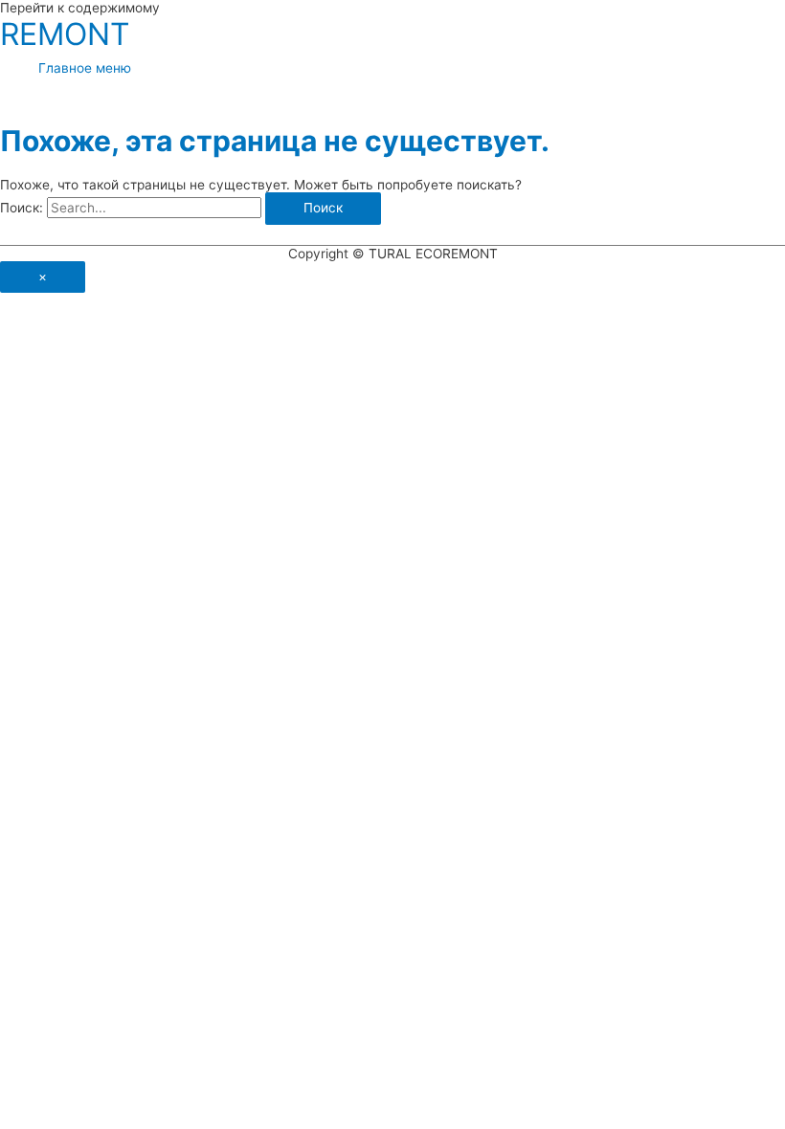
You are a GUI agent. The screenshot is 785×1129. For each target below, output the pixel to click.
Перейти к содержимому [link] (80, 7)
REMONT (64, 34)
